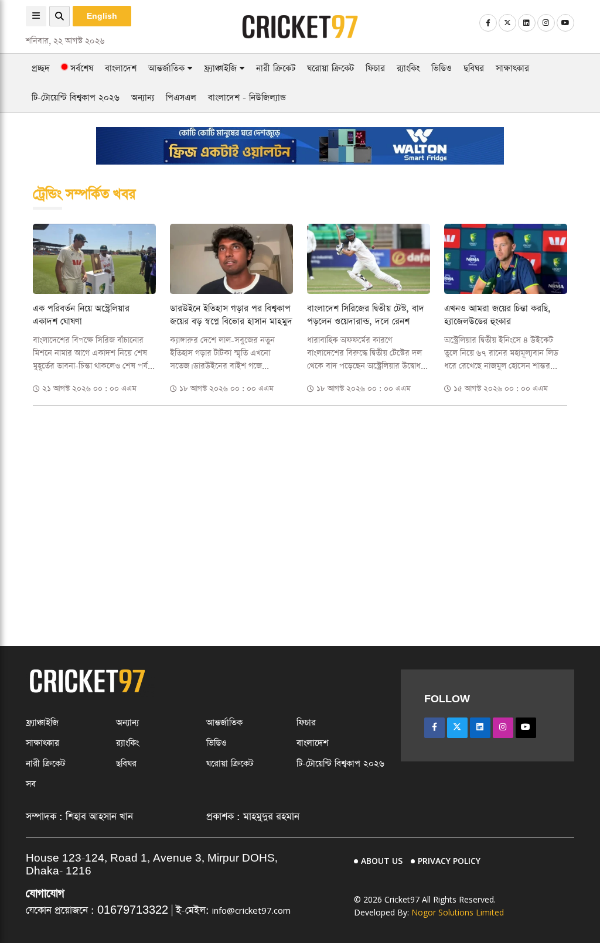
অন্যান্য (142, 97)
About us (382, 860)
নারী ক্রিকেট (275, 68)
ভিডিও (441, 68)
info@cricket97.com (251, 910)
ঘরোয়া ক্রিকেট (330, 68)
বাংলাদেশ (121, 68)
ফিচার (375, 68)
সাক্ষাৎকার (512, 68)
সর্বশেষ (80, 68)
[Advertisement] (300, 497)
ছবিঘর (473, 68)
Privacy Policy (449, 860)
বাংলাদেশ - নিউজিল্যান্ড (247, 97)
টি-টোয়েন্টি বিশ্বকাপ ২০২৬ (76, 97)
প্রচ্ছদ (41, 68)
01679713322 (132, 910)
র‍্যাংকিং (408, 68)
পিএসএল (181, 97)
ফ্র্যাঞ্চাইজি (222, 68)
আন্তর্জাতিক (168, 68)
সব (31, 784)
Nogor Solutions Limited (457, 912)
